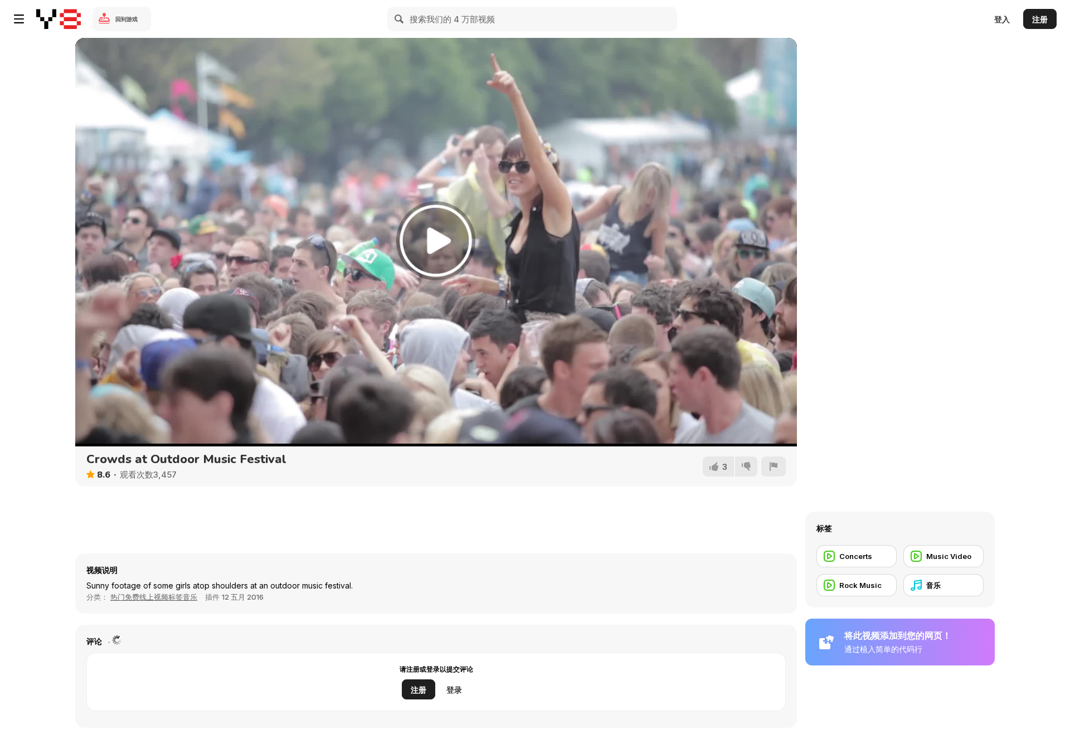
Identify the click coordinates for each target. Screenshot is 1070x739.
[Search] (399, 19)
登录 (454, 689)
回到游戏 (126, 19)
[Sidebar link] (19, 19)
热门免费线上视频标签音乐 (153, 596)
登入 (1002, 19)
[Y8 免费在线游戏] (58, 19)
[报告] (773, 466)
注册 (1040, 19)
